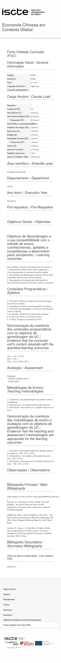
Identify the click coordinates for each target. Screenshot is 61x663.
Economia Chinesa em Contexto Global (23, 27)
